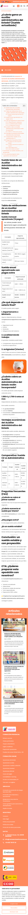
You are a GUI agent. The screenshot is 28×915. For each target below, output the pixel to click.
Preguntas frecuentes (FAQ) (13, 140)
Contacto (5, 816)
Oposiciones (6, 11)
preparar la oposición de (13, 78)
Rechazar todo (14, 912)
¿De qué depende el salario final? (15, 120)
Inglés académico (8, 746)
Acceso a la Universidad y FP (10, 779)
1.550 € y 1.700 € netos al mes (15, 131)
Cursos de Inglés (7, 774)
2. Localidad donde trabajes (15, 123)
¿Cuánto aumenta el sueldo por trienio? (16, 145)
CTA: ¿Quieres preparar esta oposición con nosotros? (11, 155)
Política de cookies (8, 824)
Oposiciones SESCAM (8, 771)
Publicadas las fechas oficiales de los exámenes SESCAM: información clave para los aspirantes (14, 669)
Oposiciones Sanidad (8, 768)
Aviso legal (6, 819)
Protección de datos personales (12, 827)
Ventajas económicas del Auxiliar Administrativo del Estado (15, 134)
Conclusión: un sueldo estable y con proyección (13, 151)
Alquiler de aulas (7, 808)
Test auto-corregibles (9, 782)
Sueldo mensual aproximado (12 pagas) (15, 115)
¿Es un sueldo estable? (13, 149)
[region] (14, 900)
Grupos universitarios (9, 744)
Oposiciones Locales (8, 763)
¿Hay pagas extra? (12, 147)
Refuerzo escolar (7, 738)
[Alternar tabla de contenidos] (23, 105)
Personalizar (14, 908)
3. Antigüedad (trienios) (14, 125)
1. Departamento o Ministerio (15, 122)
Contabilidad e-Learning (9, 777)
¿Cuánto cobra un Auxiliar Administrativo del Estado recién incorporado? (15, 128)
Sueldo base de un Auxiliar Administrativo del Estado (13, 108)
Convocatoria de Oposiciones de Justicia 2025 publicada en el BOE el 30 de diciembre (13, 702)
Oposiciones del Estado (9, 760)
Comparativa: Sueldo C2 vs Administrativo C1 (13, 137)
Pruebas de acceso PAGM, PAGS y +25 (13, 752)
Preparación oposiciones (10, 749)
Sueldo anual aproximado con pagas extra (14, 118)
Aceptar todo (14, 904)
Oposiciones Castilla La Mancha (11, 765)
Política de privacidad (9, 822)
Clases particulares (8, 741)
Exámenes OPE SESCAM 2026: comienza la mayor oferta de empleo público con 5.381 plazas (13, 635)
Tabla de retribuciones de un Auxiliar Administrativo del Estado (15, 111)
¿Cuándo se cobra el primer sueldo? (14, 142)
